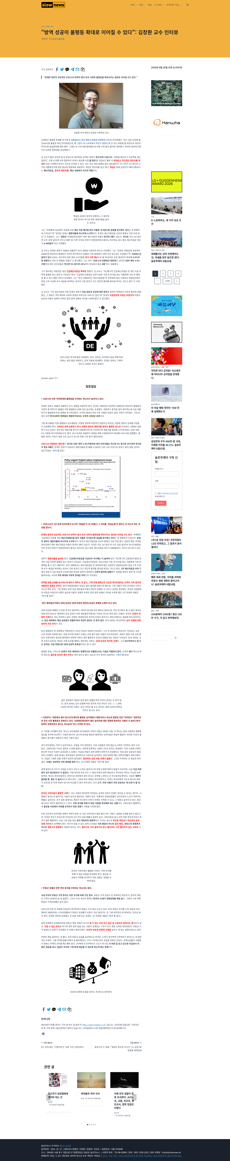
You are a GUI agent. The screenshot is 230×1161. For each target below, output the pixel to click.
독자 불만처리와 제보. (172, 1155)
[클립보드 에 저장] (82, 69)
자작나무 (45, 39)
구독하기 (161, 503)
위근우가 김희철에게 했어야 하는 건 (58, 1095)
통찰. (153, 610)
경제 (162, 367)
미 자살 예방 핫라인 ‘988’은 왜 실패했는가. (165, 409)
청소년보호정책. (127, 1155)
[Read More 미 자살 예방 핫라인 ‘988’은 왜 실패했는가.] (166, 393)
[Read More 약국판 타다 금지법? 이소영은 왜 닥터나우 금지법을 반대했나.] (166, 356)
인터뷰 (47, 26)
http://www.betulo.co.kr (94, 1024)
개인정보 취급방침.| (144, 1155)
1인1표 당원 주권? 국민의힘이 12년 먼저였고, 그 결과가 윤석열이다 (166, 543)
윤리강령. (157, 1155)
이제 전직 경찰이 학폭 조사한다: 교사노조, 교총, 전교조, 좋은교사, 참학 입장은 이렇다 (124, 1101)
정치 (52, 26)
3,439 (167, 281)
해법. (150, 4)
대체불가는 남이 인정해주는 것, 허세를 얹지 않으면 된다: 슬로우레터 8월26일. (165, 257)
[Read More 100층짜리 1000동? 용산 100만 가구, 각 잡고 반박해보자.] (166, 599)
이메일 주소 (159, 469)
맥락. (167, 367)
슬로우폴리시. (155, 404)
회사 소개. (65, 1145)
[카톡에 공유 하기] (67, 69)
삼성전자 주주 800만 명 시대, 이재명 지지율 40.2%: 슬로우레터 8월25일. (166, 445)
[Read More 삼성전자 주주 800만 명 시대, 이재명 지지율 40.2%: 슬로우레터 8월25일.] (166, 426)
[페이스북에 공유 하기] (57, 69)
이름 (157, 481)
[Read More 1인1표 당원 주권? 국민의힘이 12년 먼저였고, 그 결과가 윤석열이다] (166, 525)
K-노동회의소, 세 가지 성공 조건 (166, 222)
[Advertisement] (167, 152)
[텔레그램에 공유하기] (72, 69)
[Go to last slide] (48, 1097)
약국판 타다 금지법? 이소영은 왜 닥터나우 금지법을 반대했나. (165, 374)
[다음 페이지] (134, 1097)
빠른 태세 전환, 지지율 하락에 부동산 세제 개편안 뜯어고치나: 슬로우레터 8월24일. (166, 580)
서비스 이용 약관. (110, 1155)
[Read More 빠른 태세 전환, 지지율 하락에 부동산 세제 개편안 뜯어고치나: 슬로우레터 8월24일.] (166, 562)
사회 (42, 26)
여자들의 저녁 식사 (90, 1093)
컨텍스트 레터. (160, 250)
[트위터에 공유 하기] (62, 69)
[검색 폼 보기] (187, 5)
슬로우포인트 (155, 367)
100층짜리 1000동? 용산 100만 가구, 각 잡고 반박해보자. (166, 616)
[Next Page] (177, 281)
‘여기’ (54, 450)
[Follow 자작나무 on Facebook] (43, 1034)
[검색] (175, 637)
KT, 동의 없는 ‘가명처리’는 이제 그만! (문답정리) (62, 1044)
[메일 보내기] (77, 69)
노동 (152, 216)
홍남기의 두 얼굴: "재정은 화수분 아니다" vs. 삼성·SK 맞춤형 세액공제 (118, 1046)
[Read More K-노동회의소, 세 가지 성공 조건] (166, 205)
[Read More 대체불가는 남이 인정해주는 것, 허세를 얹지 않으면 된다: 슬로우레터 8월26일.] (166, 239)
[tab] (87, 1124)
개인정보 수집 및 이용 (170, 493)
